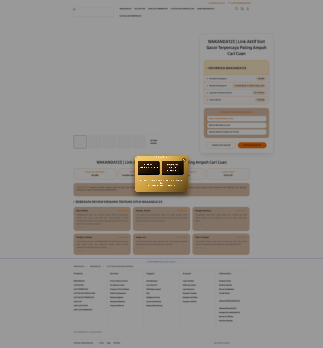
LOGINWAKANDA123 (148, 166)
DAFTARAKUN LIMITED (173, 167)
